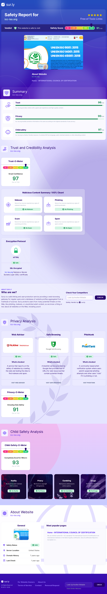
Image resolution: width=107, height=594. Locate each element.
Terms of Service (25, 585)
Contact (38, 585)
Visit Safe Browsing (53, 383)
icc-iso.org (11, 19)
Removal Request (52, 585)
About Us (42, 582)
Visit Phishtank (89, 383)
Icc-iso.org (9, 272)
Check (100, 297)
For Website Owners (26, 582)
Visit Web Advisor (18, 383)
